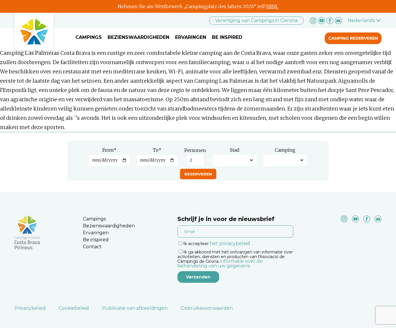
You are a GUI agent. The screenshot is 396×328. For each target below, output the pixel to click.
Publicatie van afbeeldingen (135, 308)
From (109, 150)
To (157, 150)
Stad (234, 150)
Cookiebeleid (74, 308)
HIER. (272, 6)
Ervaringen (190, 37)
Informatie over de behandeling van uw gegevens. (220, 263)
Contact (92, 246)
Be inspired (227, 37)
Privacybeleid (30, 308)
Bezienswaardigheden (138, 37)
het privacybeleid (230, 243)
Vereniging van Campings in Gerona (256, 20)
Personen (195, 150)
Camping (285, 150)
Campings (88, 37)
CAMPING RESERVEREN (353, 38)
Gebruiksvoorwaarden (207, 308)
